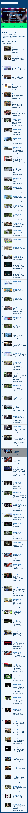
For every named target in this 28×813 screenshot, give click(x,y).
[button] (14, 15)
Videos (13, 5)
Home (9, 5)
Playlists (18, 5)
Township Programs (16, 47)
